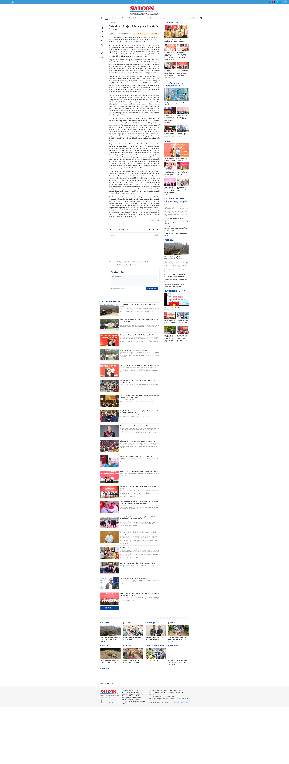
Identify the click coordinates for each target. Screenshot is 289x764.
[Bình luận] (102, 53)
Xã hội (114, 18)
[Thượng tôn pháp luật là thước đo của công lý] (176, 94)
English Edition (126, 1)
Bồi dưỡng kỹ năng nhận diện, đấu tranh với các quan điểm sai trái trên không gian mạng (169, 119)
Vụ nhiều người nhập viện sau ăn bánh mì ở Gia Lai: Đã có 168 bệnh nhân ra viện (178, 662)
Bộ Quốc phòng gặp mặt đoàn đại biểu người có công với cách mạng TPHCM (182, 337)
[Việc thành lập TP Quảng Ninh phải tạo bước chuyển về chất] (109, 446)
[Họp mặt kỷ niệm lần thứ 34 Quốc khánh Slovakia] (109, 583)
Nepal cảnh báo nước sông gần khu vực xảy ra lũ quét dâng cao (109, 661)
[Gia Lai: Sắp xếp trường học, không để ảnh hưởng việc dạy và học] (133, 653)
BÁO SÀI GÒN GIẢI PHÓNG (144, 10)
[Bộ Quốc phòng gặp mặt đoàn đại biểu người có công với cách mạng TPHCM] (183, 330)
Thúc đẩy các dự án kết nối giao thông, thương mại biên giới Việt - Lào (174, 285)
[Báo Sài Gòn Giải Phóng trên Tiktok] (274, 2)
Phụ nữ (182, 18)
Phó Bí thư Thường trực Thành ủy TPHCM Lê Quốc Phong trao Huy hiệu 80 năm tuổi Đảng (169, 56)
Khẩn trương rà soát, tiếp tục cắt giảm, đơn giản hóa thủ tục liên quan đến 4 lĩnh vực (175, 203)
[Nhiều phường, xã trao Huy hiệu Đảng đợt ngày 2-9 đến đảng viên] (109, 477)
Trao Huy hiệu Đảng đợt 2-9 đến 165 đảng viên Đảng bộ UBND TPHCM (138, 487)
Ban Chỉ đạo (134, 262)
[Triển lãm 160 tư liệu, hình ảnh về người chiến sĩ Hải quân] (183, 315)
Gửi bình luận (152, 288)
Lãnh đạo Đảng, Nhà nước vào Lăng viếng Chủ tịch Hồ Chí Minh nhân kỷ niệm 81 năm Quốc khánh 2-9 (138, 517)
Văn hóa (155, 18)
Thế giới (133, 18)
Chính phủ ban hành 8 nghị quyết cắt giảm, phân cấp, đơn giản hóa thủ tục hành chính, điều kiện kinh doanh (175, 228)
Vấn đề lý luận (120, 262)
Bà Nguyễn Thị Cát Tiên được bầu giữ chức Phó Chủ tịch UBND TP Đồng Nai (169, 173)
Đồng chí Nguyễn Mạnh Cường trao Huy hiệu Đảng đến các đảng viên (182, 55)
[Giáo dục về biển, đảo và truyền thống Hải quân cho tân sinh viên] (176, 299)
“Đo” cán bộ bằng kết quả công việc (173, 218)
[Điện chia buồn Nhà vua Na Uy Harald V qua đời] (109, 431)
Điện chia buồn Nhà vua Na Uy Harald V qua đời (134, 426)
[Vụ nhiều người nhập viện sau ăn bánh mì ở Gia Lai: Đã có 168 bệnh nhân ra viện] (178, 653)
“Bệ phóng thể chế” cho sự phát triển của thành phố (135, 548)
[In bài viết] (102, 45)
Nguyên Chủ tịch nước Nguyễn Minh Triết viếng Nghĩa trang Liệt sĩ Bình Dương (169, 338)
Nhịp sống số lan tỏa (152, 660)
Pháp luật (120, 18)
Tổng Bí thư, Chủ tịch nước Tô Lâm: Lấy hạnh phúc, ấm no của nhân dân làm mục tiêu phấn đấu (140, 411)
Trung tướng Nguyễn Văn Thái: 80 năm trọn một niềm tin (136, 335)
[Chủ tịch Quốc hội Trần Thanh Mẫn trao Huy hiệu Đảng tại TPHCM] (109, 370)
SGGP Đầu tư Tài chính (147, 1)
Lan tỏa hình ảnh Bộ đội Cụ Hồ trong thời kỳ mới (169, 322)
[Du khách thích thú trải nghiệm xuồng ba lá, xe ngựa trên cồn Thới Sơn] (178, 630)
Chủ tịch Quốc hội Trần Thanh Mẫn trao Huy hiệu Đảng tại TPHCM (139, 365)
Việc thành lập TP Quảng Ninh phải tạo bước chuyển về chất (137, 441)
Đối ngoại (169, 240)
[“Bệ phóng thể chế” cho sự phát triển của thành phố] (109, 553)
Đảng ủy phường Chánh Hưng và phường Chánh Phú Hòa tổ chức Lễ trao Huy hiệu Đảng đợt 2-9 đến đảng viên (139, 502)
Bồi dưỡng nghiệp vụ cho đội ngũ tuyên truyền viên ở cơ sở (169, 135)
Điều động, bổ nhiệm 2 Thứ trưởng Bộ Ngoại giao (182, 188)
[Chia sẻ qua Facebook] (102, 32)
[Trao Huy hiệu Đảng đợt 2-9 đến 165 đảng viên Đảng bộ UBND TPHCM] (109, 492)
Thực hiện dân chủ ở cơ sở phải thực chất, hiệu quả (135, 456)
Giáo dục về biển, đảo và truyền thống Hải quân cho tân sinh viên (175, 309)
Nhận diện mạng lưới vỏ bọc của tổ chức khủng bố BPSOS (182, 117)
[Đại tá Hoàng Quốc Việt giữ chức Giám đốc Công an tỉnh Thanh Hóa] (183, 166)
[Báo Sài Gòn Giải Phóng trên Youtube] (272, 2)
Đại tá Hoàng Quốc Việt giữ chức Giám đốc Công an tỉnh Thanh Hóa (182, 173)
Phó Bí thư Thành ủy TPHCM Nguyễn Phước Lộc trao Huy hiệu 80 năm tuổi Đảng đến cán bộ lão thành (169, 75)
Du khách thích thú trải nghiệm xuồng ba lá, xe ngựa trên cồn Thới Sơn (177, 639)
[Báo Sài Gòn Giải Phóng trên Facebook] (270, 2)
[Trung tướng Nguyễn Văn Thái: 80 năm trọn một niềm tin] (109, 340)
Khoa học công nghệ (192, 18)
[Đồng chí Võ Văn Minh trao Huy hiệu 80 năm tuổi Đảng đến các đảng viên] (176, 31)
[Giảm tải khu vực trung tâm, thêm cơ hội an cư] (183, 128)
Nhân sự (168, 141)
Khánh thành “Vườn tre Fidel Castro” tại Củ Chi (134, 350)
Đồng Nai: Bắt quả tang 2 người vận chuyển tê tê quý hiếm (155, 638)
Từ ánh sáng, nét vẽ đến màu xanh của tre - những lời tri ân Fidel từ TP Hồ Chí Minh (139, 320)
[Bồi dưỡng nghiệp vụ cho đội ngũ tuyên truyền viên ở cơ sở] (170, 128)
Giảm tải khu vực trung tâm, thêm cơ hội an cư (182, 135)
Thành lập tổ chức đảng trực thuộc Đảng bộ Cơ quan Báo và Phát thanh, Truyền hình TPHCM (139, 594)
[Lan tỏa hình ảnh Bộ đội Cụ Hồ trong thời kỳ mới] (170, 315)
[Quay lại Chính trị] (102, 57)
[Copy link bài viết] (102, 49)
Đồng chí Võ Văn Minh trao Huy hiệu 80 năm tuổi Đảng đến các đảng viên (175, 40)
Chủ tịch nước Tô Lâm (143, 262)
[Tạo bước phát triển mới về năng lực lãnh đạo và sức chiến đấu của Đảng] (109, 537)
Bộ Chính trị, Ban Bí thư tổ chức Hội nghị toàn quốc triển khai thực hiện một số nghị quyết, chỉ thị (139, 396)
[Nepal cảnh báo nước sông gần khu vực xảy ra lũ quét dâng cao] (110, 653)
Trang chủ (101, 18)
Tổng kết (127, 262)
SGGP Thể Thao (136, 1)
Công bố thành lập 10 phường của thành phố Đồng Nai (176, 222)
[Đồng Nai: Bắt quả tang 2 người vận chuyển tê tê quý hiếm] (156, 630)
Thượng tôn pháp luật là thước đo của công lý (175, 103)
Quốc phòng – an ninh (175, 291)
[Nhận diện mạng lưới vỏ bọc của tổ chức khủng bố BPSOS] (183, 110)
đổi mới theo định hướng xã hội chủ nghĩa (126, 265)
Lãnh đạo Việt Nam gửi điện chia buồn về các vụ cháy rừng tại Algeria (138, 305)
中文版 (156, 1)
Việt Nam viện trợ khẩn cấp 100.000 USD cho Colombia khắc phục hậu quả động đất (139, 381)
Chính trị (107, 18)
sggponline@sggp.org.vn (108, 702)
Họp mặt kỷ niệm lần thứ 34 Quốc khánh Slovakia (134, 578)
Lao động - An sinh (172, 18)
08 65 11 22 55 (105, 700)
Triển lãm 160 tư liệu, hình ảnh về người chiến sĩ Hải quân (182, 322)
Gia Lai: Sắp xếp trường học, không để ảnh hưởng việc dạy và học (132, 662)
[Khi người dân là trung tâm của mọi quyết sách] (133, 630)
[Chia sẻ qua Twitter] (102, 36)
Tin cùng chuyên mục (110, 301)
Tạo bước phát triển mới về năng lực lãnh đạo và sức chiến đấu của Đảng (138, 533)
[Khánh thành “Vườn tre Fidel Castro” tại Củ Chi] (109, 355)
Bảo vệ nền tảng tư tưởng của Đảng (173, 84)
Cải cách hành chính (174, 198)
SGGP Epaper (163, 1)
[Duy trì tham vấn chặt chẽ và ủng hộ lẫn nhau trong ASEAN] (109, 568)
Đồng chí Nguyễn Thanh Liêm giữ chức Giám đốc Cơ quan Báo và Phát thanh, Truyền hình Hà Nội (170, 190)
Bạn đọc (162, 18)
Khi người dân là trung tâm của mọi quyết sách (132, 638)
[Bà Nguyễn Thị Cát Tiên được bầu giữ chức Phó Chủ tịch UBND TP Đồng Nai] (170, 166)
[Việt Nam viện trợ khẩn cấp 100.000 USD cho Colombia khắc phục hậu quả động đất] (109, 386)
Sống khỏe (148, 18)
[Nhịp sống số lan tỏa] (156, 653)
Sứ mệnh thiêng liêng (106, 683)
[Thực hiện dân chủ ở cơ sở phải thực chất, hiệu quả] (109, 461)
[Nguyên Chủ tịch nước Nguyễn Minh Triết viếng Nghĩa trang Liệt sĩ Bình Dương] (170, 330)
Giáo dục (140, 18)
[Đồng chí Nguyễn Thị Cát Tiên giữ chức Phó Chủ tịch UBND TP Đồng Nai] (176, 150)
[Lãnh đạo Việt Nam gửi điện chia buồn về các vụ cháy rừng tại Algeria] (109, 310)
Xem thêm (201, 18)
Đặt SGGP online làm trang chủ (181, 702)
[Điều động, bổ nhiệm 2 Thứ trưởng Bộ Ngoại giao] (183, 182)
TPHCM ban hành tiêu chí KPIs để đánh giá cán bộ (175, 234)
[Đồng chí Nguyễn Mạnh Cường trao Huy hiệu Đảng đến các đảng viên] (183, 47)
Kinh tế (127, 18)
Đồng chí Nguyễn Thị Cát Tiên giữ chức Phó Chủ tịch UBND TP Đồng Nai (175, 159)
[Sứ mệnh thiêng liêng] (110, 676)
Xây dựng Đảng (171, 22)
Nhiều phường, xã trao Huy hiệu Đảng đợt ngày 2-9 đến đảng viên (139, 471)
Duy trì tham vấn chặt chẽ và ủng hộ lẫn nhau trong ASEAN (137, 563)
